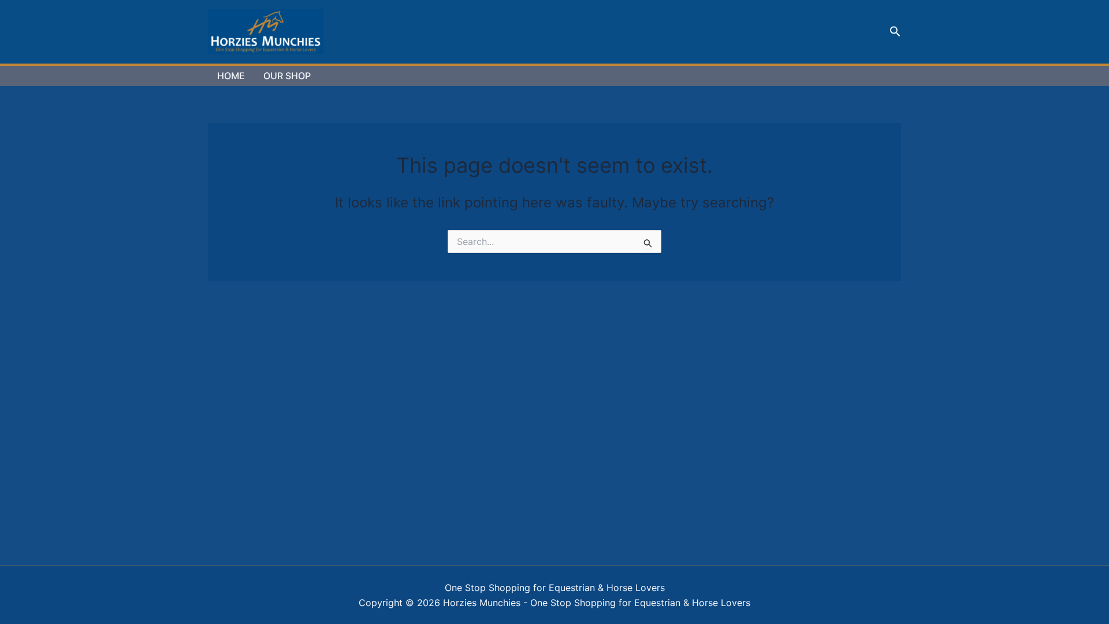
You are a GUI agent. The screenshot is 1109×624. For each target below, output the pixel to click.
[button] (895, 32)
